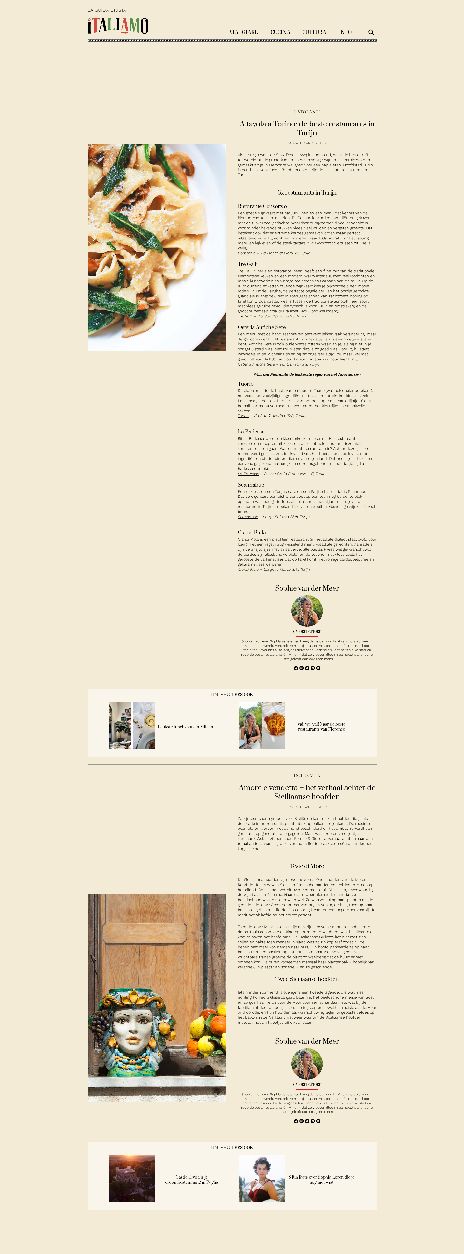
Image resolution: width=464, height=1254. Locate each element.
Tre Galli (245, 316)
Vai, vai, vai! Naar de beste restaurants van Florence (321, 727)
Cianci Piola (248, 569)
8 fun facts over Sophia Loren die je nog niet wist (322, 1180)
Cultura (314, 32)
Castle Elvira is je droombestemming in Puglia (191, 1180)
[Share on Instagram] (302, 669)
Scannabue (248, 516)
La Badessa (248, 473)
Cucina (280, 32)
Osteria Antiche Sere (256, 364)
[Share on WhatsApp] (296, 669)
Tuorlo (243, 415)
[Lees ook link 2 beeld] (262, 747)
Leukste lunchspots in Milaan (185, 727)
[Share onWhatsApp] (313, 669)
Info (345, 32)
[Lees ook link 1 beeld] (132, 747)
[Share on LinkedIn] (318, 669)
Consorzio (246, 253)
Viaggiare (243, 32)
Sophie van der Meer (309, 143)
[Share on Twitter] (308, 669)
